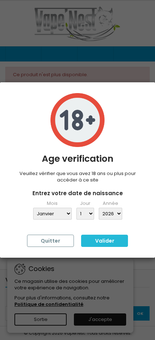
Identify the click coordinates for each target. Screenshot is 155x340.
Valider (104, 240)
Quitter (50, 240)
